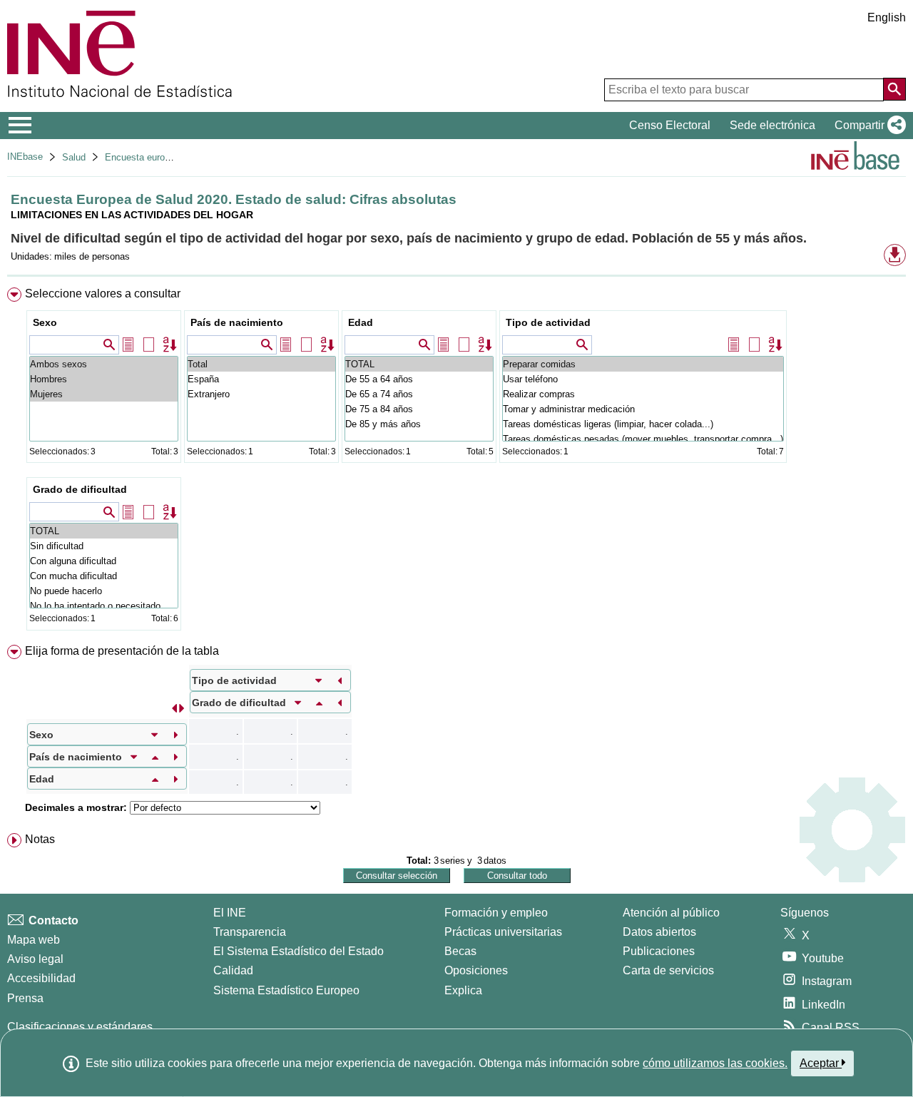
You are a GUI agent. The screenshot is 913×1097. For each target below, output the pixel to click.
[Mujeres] (104, 394)
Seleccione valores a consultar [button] (102, 293)
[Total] (261, 364)
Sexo (45, 322)
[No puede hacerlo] (104, 590)
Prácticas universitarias (503, 932)
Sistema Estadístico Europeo (286, 990)
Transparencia (249, 932)
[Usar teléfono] (643, 379)
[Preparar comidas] (643, 364)
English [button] (886, 17)
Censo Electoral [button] (669, 125)
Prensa (25, 998)
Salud (74, 157)
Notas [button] (40, 839)
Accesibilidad (41, 978)
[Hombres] (104, 379)
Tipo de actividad (548, 322)
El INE (229, 913)
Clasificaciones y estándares (80, 1027)
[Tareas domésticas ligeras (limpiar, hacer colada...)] (643, 424)
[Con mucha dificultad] (104, 575)
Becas (460, 951)
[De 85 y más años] (419, 424)
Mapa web (33, 940)
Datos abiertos (659, 932)
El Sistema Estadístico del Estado (298, 951)
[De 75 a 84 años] (419, 409)
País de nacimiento (236, 322)
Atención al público (671, 913)
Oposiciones (476, 970)
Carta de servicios (668, 970)
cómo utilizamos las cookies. (715, 1063)
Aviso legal (35, 959)
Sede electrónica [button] (772, 125)
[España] (261, 379)
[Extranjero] (261, 394)
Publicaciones (659, 951)
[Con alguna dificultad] (104, 560)
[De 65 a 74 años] (419, 394)
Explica (463, 990)
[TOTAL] (419, 364)
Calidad (233, 970)
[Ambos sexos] (104, 364)
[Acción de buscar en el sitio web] (894, 89)
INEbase (25, 156)
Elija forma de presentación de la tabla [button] (122, 651)
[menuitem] (456, 462)
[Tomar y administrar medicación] (643, 409)
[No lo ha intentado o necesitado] (104, 605)
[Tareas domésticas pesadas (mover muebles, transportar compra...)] (643, 439)
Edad (360, 322)
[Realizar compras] (643, 394)
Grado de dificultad (80, 489)
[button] (867, 125)
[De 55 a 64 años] (419, 379)
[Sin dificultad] (104, 546)
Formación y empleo (496, 913)
